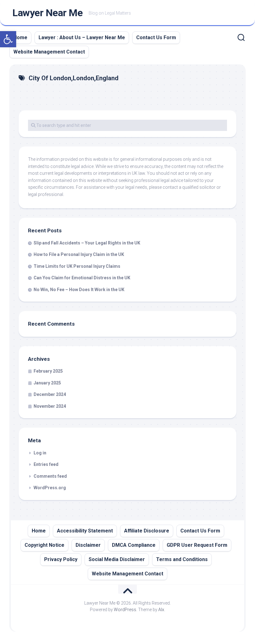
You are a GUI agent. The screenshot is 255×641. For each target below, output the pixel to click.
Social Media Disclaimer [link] (117, 559)
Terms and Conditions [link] (182, 559)
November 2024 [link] (50, 406)
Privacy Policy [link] (60, 559)
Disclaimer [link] (88, 545)
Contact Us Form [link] (156, 37)
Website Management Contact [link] (49, 52)
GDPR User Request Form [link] (197, 545)
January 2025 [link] (47, 382)
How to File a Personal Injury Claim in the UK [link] (79, 254)
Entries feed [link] (46, 464)
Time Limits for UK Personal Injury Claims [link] (77, 266)
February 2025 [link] (48, 371)
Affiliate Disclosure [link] (146, 531)
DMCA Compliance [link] (133, 545)
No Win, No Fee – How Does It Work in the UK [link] (79, 289)
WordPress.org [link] (50, 487)
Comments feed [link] (50, 476)
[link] (8, 39)
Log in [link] (40, 452)
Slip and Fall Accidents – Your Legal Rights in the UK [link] (87, 242)
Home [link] (20, 37)
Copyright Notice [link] (44, 545)
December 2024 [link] (50, 394)
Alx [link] (161, 609)
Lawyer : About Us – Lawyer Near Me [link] (82, 37)
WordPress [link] (125, 609)
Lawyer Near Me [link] (47, 13)
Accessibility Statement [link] (85, 531)
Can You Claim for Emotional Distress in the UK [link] (82, 277)
